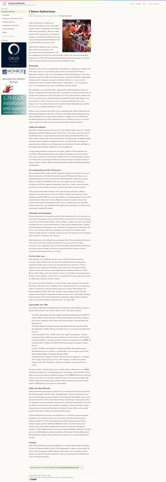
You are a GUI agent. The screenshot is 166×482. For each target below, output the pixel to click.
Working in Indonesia (8, 22)
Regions (4, 32)
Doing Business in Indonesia (10, 25)
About (144, 4)
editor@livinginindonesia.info (69, 467)
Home (132, 4)
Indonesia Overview (8, 12)
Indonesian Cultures (52, 16)
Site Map (138, 4)
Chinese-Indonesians (65, 16)
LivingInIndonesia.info (35, 475)
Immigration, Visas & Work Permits (12, 18)
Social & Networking (8, 29)
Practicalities (6, 15)
